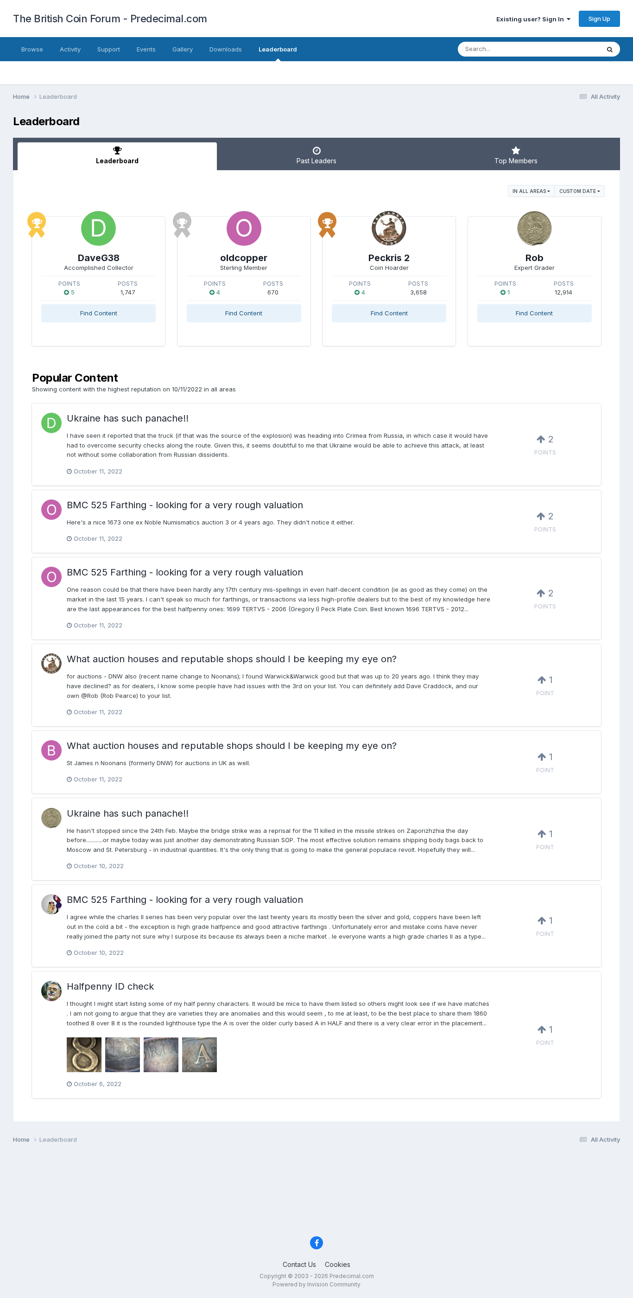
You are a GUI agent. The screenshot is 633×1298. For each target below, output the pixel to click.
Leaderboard (278, 49)
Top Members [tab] (516, 161)
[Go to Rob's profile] (534, 228)
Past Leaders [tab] (316, 161)
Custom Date (578, 191)
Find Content (98, 313)
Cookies (337, 1264)
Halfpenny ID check (110, 986)
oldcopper (243, 257)
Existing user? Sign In (531, 19)
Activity (70, 49)
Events (146, 49)
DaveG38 (99, 257)
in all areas (530, 191)
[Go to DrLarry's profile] (51, 991)
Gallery (182, 49)
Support (108, 49)
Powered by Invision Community (316, 1284)
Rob (534, 257)
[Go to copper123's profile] (51, 904)
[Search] (610, 49)
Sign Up (599, 18)
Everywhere (571, 48)
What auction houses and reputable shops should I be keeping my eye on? (232, 659)
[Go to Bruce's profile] (51, 750)
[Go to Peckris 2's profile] (389, 228)
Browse (32, 49)
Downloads (225, 49)
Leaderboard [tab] (117, 161)
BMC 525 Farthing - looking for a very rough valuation (185, 505)
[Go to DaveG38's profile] (98, 228)
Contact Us (299, 1264)
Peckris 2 (389, 257)
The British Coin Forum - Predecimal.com (110, 19)
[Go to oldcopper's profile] (244, 228)
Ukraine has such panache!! (128, 418)
